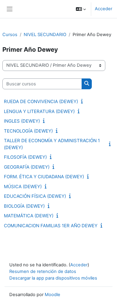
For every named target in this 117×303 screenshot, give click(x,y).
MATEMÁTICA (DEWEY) (28, 216)
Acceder (103, 8)
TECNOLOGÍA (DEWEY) (28, 131)
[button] (81, 9)
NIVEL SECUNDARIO (45, 34)
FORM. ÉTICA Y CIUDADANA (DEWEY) (44, 176)
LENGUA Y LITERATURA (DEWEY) (39, 111)
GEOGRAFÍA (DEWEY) (27, 167)
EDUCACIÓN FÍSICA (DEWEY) (35, 196)
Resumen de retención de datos (42, 271)
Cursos (9, 34)
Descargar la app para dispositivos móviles (53, 278)
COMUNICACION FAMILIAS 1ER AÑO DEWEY (51, 225)
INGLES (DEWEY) (22, 121)
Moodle (52, 294)
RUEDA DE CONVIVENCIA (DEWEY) (41, 101)
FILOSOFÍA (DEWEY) (25, 157)
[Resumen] (83, 101)
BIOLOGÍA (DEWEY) (24, 206)
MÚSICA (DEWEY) (23, 186)
